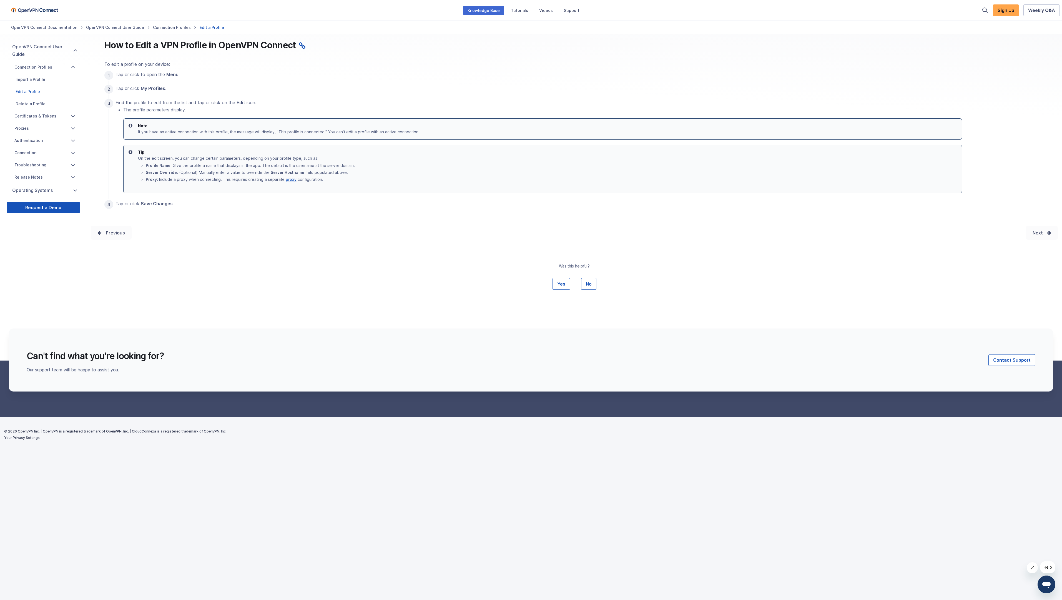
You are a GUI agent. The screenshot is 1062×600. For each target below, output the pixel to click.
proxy (291, 179)
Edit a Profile (28, 91)
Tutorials (519, 10)
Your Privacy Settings (22, 438)
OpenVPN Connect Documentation (44, 27)
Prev (111, 233)
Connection (25, 152)
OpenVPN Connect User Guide (115, 27)
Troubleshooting (30, 164)
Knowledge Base (484, 10)
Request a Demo (43, 207)
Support (571, 10)
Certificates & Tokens (35, 116)
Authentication (28, 140)
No (589, 284)
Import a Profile (30, 79)
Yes (561, 284)
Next (1038, 233)
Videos (546, 10)
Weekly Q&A (1041, 10)
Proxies (21, 128)
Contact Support (1012, 360)
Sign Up (1006, 10)
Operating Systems (32, 190)
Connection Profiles (172, 27)
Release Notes (28, 177)
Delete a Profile (31, 103)
